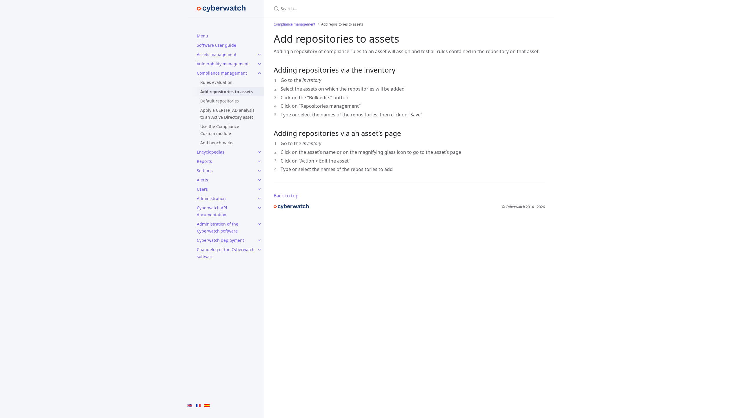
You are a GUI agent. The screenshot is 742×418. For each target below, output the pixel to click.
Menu (202, 36)
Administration (211, 198)
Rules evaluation (216, 82)
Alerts (202, 180)
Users (202, 189)
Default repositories (219, 101)
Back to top (286, 195)
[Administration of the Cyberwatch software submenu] (259, 224)
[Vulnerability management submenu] (259, 64)
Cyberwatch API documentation (212, 211)
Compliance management (222, 73)
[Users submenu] (259, 189)
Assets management (217, 54)
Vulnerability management (223, 63)
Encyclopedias (210, 152)
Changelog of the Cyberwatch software (225, 253)
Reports (204, 161)
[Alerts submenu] (259, 180)
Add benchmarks (216, 142)
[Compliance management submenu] (259, 73)
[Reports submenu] (259, 161)
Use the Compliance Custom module (219, 130)
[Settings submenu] (259, 170)
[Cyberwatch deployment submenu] (259, 240)
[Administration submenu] (259, 198)
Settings (205, 170)
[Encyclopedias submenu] (259, 152)
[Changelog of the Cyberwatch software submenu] (259, 249)
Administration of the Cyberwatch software (217, 227)
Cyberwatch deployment (220, 240)
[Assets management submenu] (259, 54)
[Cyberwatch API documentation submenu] (259, 207)
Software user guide (216, 45)
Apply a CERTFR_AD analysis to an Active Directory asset (227, 113)
